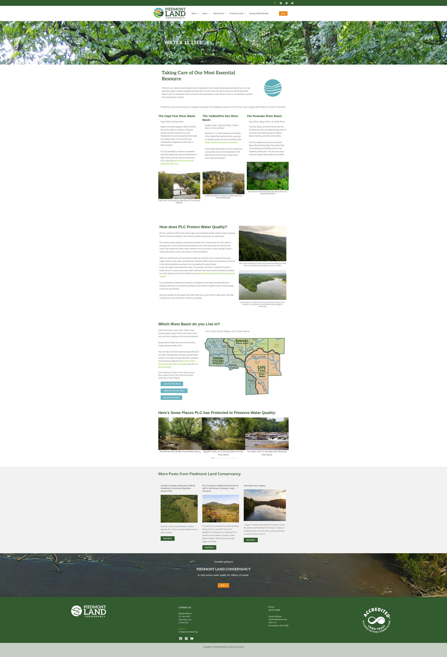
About (194, 13)
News (205, 13)
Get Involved (218, 13)
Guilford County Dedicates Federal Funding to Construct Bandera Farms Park (178, 488)
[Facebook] (281, 3)
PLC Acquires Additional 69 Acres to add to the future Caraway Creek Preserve (220, 488)
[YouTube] (292, 3)
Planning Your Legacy (255, 485)
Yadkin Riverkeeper (179, 364)
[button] (274, 3)
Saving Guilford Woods (258, 13)
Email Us (182, 629)
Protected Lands (236, 13)
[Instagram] (287, 3)
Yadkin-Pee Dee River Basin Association (221, 142)
